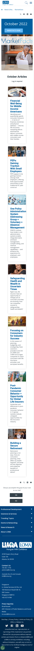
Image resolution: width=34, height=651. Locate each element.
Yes (16, 495)
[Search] (26, 3)
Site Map (4, 619)
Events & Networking (9, 523)
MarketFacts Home (13, 30)
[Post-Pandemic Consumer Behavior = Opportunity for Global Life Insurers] (17, 376)
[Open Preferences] (2, 648)
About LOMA (6, 532)
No (16, 501)
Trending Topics (7, 518)
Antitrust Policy (25, 619)
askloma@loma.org (8, 570)
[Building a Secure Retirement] (17, 434)
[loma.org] (7, 3)
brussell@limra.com (8, 614)
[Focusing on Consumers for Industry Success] (17, 321)
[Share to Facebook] (24, 14)
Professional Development (11, 509)
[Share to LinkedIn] (27, 14)
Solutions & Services (9, 514)
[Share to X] (20, 14)
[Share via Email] (31, 14)
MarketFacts (19, 10)
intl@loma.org (6, 576)
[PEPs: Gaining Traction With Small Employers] (17, 151)
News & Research (9, 10)
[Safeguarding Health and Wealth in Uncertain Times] (17, 269)
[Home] (1, 10)
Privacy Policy (13, 619)
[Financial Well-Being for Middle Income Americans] (17, 92)
